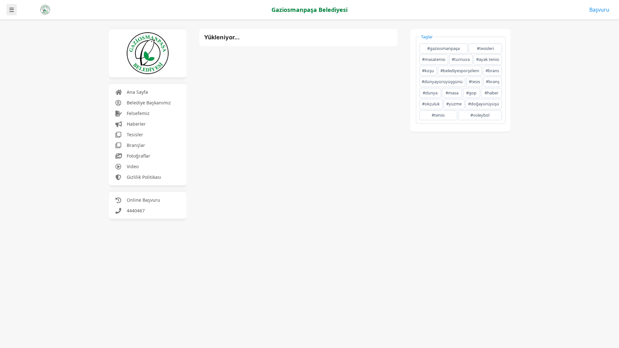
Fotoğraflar (138, 156)
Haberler (136, 124)
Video (133, 166)
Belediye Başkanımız (149, 103)
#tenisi (438, 115)
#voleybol (479, 115)
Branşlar (136, 145)
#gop (471, 93)
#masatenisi (433, 59)
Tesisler (135, 134)
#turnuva (461, 59)
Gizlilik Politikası (144, 177)
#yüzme (454, 104)
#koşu (428, 70)
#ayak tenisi (487, 59)
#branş (492, 81)
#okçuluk (431, 104)
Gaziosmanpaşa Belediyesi (309, 10)
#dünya (430, 93)
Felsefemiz (138, 113)
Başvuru (599, 9)
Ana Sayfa (137, 92)
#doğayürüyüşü (483, 104)
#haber (491, 93)
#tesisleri (485, 48)
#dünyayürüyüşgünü (442, 81)
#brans (492, 70)
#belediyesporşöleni (459, 70)
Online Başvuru (143, 200)
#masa (452, 93)
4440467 (136, 211)
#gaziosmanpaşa (443, 48)
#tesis (474, 81)
